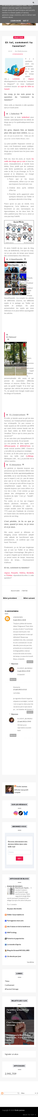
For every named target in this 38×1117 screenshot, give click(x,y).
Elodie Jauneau (25, 668)
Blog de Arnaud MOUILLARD (18, 950)
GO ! (19, 858)
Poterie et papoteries (15, 938)
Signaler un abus (11, 1054)
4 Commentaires (18, 54)
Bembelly (30, 573)
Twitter (24, 591)
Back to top (29, 1115)
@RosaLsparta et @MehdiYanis (17, 446)
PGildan (9, 575)
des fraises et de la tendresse (18, 926)
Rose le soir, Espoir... (22, 888)
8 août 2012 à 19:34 (23, 671)
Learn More (15, 21)
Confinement (9, 985)
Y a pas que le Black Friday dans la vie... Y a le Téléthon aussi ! (19, 1037)
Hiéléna (22, 573)
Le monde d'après (14, 944)
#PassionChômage (11, 989)
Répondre (30, 661)
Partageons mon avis (15, 921)
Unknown (18, 617)
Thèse (7, 981)
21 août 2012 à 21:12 (20, 689)
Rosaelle (14, 573)
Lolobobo (16, 79)
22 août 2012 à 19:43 (24, 721)
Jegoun (31, 79)
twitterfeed (25, 117)
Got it (25, 21)
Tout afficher (30, 962)
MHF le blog (11, 932)
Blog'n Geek (18, 37)
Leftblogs (29, 456)
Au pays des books (14, 909)
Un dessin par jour (14, 956)
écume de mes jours (14, 886)
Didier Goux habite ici (15, 915)
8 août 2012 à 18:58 (19, 620)
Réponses (14, 664)
